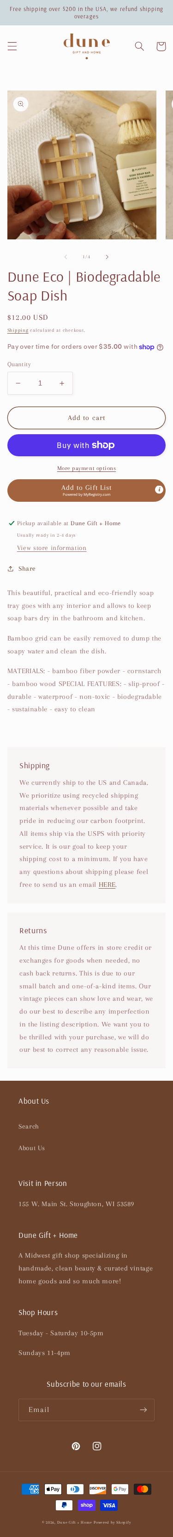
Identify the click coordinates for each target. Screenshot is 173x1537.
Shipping (18, 330)
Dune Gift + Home (74, 1522)
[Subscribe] (143, 1410)
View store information (52, 547)
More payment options (86, 468)
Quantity (19, 364)
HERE (107, 884)
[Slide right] (107, 257)
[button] (12, 46)
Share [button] (27, 568)
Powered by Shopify (112, 1522)
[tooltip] (159, 490)
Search (28, 1126)
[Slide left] (65, 257)
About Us (31, 1147)
